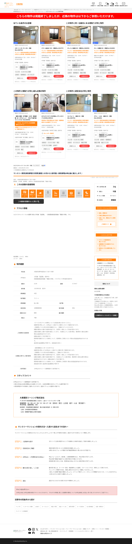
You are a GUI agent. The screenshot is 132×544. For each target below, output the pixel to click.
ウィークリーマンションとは (73, 529)
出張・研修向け (99, 506)
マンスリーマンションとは (57, 529)
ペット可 (18, 506)
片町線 (36, 276)
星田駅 (41, 276)
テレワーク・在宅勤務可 (22, 511)
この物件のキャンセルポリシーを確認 (106, 315)
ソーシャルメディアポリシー (82, 531)
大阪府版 (19, 4)
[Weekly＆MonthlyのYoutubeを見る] (29, 533)
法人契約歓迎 (90, 506)
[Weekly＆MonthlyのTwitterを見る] (37, 529)
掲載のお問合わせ (45, 533)
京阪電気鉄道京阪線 (39, 279)
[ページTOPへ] (117, 541)
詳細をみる (20, 78)
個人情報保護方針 (53, 531)
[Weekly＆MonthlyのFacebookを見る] (29, 529)
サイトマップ (63, 531)
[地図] (43, 165)
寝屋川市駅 (50, 279)
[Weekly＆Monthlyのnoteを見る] (33, 533)
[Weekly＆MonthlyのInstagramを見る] (33, 529)
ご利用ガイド (105, 224)
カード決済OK (80, 506)
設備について (86, 529)
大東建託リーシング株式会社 (28, 81)
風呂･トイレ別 (62, 506)
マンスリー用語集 (104, 529)
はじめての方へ (44, 529)
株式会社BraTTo (25, 156)
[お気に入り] (36, 28)
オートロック (45, 506)
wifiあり (37, 506)
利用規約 (71, 531)
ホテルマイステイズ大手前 (54, 152)
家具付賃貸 (71, 506)
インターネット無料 (28, 506)
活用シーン (95, 529)
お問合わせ (32, 78)
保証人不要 (54, 506)
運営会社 (42, 531)
